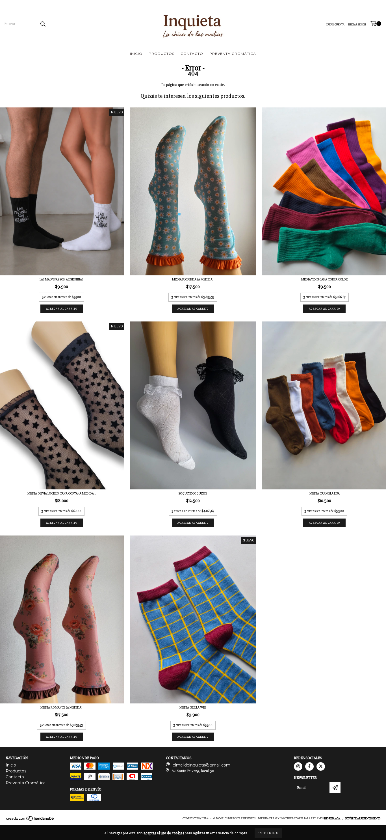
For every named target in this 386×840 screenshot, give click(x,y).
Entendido (268, 833)
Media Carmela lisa (324, 493)
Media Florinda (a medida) (193, 279)
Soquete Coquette (193, 493)
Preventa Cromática (232, 53)
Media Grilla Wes (192, 707)
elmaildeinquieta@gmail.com (201, 765)
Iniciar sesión (357, 24)
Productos (161, 53)
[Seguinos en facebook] (309, 766)
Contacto (192, 53)
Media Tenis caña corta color (324, 279)
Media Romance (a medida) (61, 707)
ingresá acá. (332, 818)
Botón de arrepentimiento (362, 818)
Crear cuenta (335, 24)
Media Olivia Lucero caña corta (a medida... (61, 493)
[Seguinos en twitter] (320, 766)
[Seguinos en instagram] (298, 766)
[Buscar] (42, 24)
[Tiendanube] (30, 820)
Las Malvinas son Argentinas (61, 279)
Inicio (136, 53)
